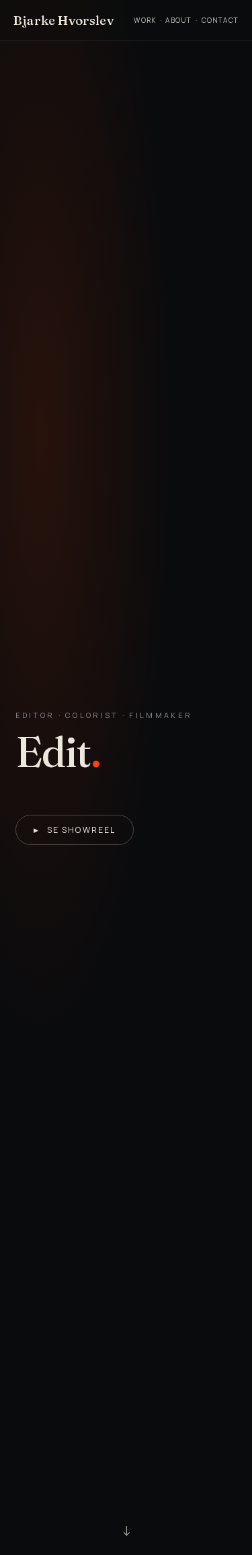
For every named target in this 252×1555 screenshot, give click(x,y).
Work (145, 20)
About (178, 20)
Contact (220, 20)
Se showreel (75, 830)
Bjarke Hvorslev (63, 20)
